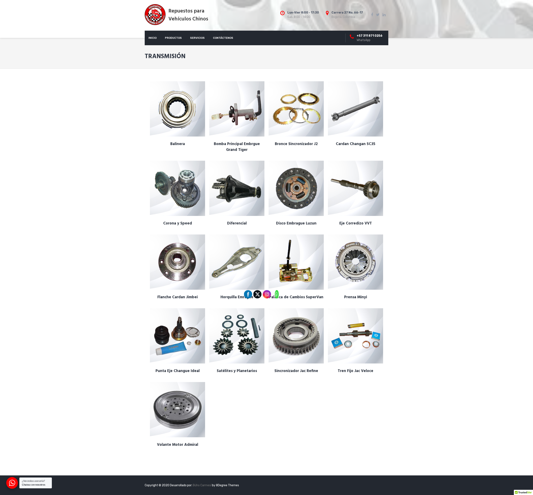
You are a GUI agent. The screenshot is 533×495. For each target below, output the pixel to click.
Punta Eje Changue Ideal (178, 371)
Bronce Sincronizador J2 (296, 144)
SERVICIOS (197, 37)
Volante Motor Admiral (177, 445)
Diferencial (237, 223)
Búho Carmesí (202, 485)
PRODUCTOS (173, 37)
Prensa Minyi (355, 297)
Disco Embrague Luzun (296, 223)
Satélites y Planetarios (237, 371)
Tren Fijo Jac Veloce (355, 371)
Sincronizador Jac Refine (296, 371)
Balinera (177, 144)
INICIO (152, 37)
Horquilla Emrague (236, 297)
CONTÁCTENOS (223, 37)
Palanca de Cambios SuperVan (296, 297)
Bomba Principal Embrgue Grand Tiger (237, 147)
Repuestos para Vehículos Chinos (188, 15)
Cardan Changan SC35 (355, 144)
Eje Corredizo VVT (355, 223)
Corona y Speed (177, 223)
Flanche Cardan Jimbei (177, 297)
